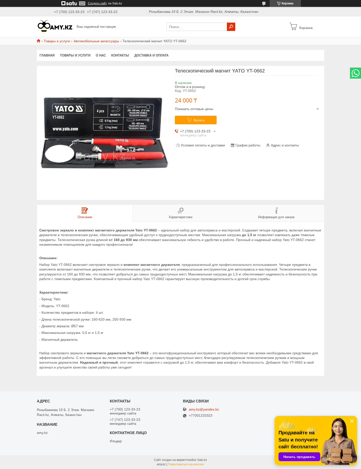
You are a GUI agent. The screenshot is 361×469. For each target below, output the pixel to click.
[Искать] (231, 27)
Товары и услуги (57, 41)
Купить (199, 120)
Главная (47, 55)
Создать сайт (97, 3)
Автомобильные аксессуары (96, 41)
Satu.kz (202, 460)
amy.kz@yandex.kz (204, 409)
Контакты (120, 55)
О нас (101, 55)
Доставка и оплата (151, 55)
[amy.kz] (55, 26)
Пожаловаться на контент (186, 464)
